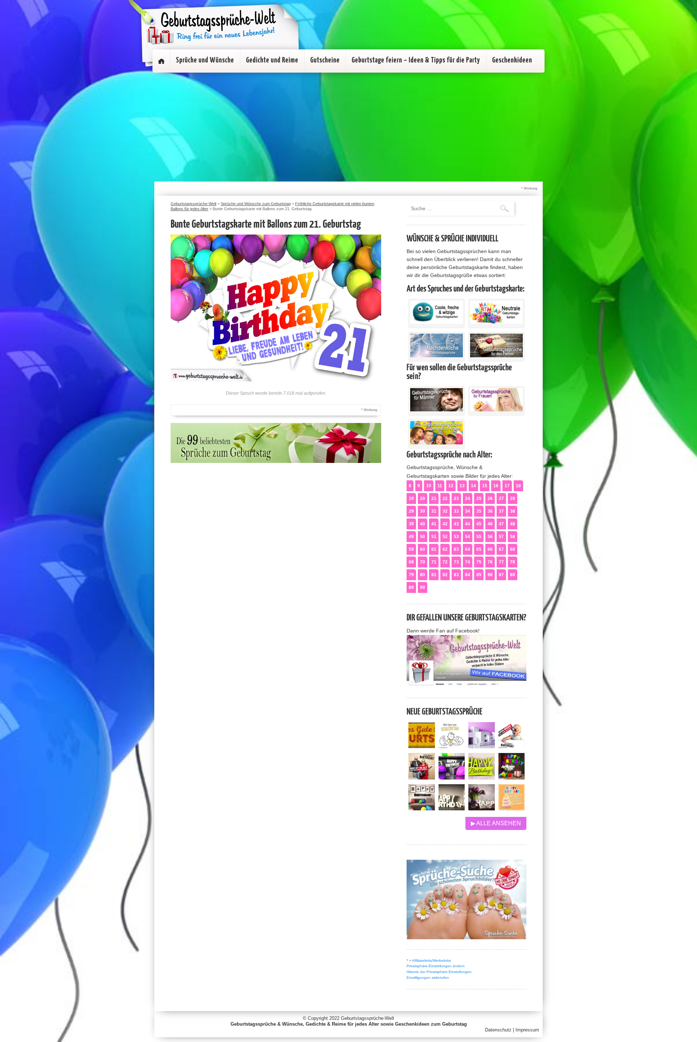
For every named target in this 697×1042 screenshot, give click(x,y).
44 (467, 523)
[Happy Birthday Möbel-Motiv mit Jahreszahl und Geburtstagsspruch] (452, 808)
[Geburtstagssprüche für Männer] (436, 409)
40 (422, 523)
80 (422, 574)
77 (501, 562)
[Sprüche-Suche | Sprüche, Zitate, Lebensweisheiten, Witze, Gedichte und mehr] (466, 937)
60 (422, 549)
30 (422, 511)
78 (512, 562)
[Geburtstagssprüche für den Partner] (496, 355)
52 (445, 536)
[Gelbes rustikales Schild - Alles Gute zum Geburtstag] (421, 746)
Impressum (527, 1030)
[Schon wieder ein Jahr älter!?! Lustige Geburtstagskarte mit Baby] (511, 746)
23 (456, 498)
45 (478, 523)
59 (411, 549)
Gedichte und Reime (272, 60)
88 (512, 574)
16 (495, 485)
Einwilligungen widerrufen (428, 978)
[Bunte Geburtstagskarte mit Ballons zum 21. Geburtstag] (276, 379)
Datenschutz (498, 1030)
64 (467, 549)
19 (411, 498)
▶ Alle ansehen (496, 823)
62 (445, 549)
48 (512, 523)
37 (501, 511)
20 (422, 498)
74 (467, 562)
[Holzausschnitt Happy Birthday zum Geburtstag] (481, 777)
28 (512, 498)
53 (456, 536)
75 (478, 562)
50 (422, 536)
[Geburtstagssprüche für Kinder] (436, 442)
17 (507, 485)
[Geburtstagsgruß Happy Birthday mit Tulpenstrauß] (481, 808)
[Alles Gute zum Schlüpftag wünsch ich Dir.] (452, 746)
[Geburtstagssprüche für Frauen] (496, 409)
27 (501, 498)
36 (490, 511)
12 (450, 485)
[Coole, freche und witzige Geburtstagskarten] (436, 322)
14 (473, 485)
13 (462, 485)
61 (433, 549)
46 (490, 523)
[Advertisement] (348, 127)
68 (512, 549)
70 (422, 562)
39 (411, 523)
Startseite (161, 61)
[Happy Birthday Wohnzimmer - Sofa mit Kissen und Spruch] (421, 808)
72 (445, 562)
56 (490, 536)
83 (456, 574)
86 (490, 574)
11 (439, 485)
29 (411, 511)
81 (433, 574)
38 (512, 511)
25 (478, 498)
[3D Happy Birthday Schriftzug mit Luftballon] (481, 746)
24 (467, 498)
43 (456, 523)
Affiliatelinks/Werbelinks (431, 960)
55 (478, 536)
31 (433, 511)
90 (422, 587)
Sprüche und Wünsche (205, 60)
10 (428, 485)
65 (478, 549)
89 (411, 587)
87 (501, 574)
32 (445, 511)
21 (433, 498)
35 (478, 511)
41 (433, 523)
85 (478, 574)
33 (456, 511)
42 (445, 523)
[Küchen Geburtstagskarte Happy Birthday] (452, 777)
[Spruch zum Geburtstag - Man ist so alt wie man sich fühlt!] (421, 777)
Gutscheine (325, 60)
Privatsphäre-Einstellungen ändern (436, 966)
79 (411, 574)
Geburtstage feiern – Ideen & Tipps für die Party (416, 60)
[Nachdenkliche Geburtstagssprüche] (436, 355)
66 (490, 549)
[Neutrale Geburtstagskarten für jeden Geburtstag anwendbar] (496, 322)
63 (456, 549)
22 (445, 498)
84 (467, 574)
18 (518, 485)
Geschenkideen (512, 60)
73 (456, 562)
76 (490, 562)
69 (411, 562)
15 (484, 485)
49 (411, 536)
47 (501, 523)
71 (433, 562)
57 (501, 536)
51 (433, 536)
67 (501, 549)
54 (467, 536)
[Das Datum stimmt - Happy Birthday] (511, 808)
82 (445, 574)
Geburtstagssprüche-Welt (367, 1018)
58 (512, 536)
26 (490, 498)
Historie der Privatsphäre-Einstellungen (439, 972)
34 (467, 511)
